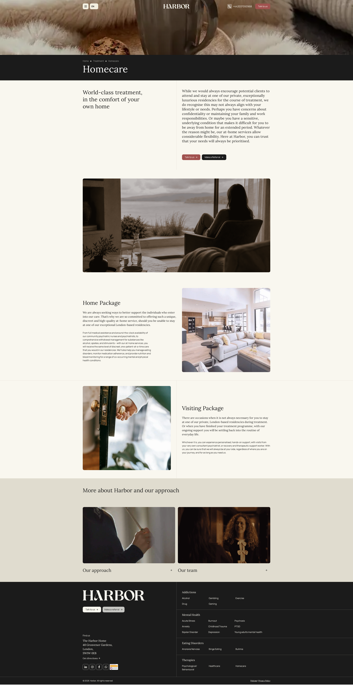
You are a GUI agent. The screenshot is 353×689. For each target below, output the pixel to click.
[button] (94, 6)
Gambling (213, 598)
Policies (253, 680)
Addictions (189, 592)
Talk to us (263, 6)
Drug (184, 603)
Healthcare (214, 665)
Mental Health (191, 614)
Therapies (188, 660)
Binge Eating (215, 649)
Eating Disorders (193, 643)
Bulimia (239, 649)
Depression (214, 632)
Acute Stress (188, 620)
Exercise (240, 598)
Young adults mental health (248, 632)
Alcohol (186, 598)
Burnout (212, 620)
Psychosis (240, 620)
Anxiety (186, 626)
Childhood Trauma (217, 626)
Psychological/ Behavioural (189, 667)
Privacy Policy (264, 680)
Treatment (98, 60)
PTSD (237, 626)
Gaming (213, 603)
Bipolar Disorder (190, 632)
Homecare (241, 665)
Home (86, 60)
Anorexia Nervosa (191, 649)
